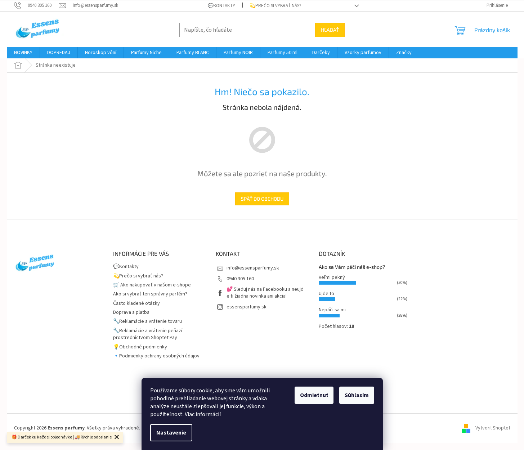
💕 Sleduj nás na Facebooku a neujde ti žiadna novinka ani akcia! (265, 293)
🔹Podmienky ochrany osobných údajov (156, 356)
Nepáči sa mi (332, 309)
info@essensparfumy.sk (253, 268)
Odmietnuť (314, 395)
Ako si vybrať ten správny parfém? (150, 294)
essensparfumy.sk (247, 307)
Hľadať (330, 30)
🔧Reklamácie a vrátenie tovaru (147, 321)
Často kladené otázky (136, 303)
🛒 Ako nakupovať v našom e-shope (152, 285)
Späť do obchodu (262, 199)
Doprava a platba (131, 312)
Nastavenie (171, 433)
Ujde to (326, 293)
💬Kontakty (221, 6)
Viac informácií (203, 414)
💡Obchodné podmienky (140, 347)
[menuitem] (23, 52)
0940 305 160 (240, 278)
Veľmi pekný (332, 277)
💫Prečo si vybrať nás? (275, 6)
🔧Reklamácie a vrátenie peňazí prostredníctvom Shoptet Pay (147, 334)
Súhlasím (357, 395)
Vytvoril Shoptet (492, 428)
